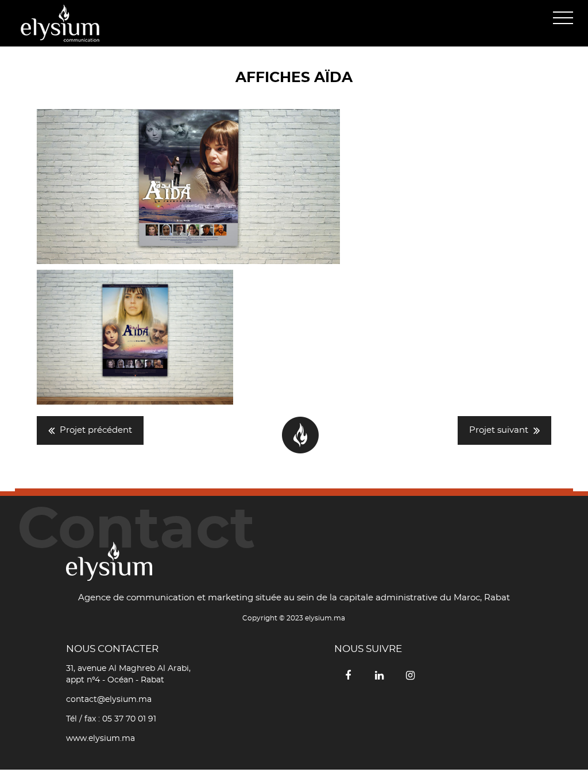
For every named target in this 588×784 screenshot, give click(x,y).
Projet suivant (498, 430)
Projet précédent (96, 430)
